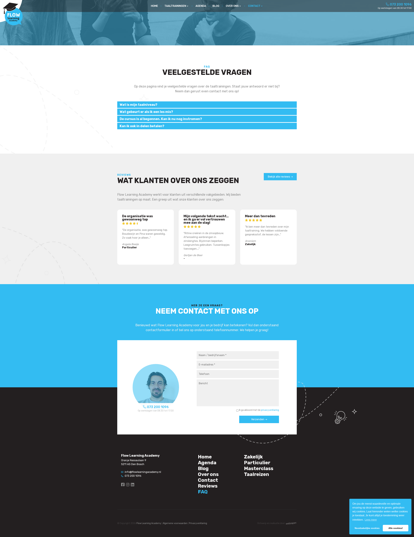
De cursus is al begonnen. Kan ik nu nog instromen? (161, 119)
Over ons (208, 474)
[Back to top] (408, 531)
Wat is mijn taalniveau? (138, 105)
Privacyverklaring (198, 523)
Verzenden (257, 419)
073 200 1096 (400, 4)
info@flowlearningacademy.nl (142, 471)
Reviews (208, 486)
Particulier (257, 463)
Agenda (207, 463)
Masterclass (258, 468)
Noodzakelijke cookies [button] (367, 528)
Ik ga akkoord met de (259, 410)
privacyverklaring (270, 410)
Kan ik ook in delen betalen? (142, 126)
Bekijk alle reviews (279, 176)
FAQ (203, 492)
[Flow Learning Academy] (12, 13)
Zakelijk (253, 457)
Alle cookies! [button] (395, 528)
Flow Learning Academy (148, 523)
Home (205, 457)
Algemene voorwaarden (175, 523)
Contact (208, 480)
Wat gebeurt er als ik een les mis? (146, 112)
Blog (203, 468)
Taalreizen (256, 474)
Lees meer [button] (371, 519)
